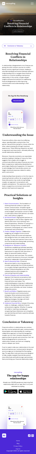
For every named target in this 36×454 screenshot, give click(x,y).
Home (18, 441)
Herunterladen (18, 101)
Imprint (18, 449)
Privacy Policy (18, 446)
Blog (18, 443)
